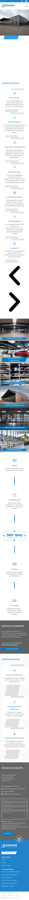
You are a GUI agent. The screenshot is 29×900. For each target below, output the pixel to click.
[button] (14, 276)
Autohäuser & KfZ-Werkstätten (10, 871)
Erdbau (3, 859)
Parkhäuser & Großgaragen (9, 874)
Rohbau (3, 862)
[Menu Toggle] (27, 6)
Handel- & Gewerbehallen (9, 883)
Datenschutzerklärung (19, 821)
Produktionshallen (6, 877)
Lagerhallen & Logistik (8, 886)
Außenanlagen (5, 865)
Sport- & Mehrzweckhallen (9, 880)
